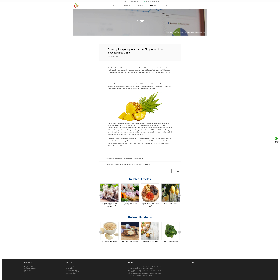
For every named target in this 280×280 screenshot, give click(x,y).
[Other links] (206, 5)
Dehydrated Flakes (29, 267)
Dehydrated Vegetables (30, 268)
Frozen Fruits (27, 270)
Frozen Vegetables (70, 267)
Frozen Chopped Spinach (170, 241)
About (114, 5)
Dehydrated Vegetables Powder (74, 272)
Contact (165, 5)
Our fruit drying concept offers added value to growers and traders (150, 205)
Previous (100, 195)
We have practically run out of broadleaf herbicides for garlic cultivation (109, 205)
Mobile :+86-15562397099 (152, 1)
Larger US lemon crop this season (170, 204)
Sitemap (26, 272)
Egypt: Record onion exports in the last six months (130, 204)
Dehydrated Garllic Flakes (150, 241)
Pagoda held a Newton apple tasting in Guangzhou (141, 275)
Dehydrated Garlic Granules (130, 241)
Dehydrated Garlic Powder (109, 241)
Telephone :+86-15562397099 (130, 1)
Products (127, 5)
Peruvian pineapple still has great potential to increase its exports (144, 273)
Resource (153, 5)
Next (179, 195)
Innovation (140, 5)
